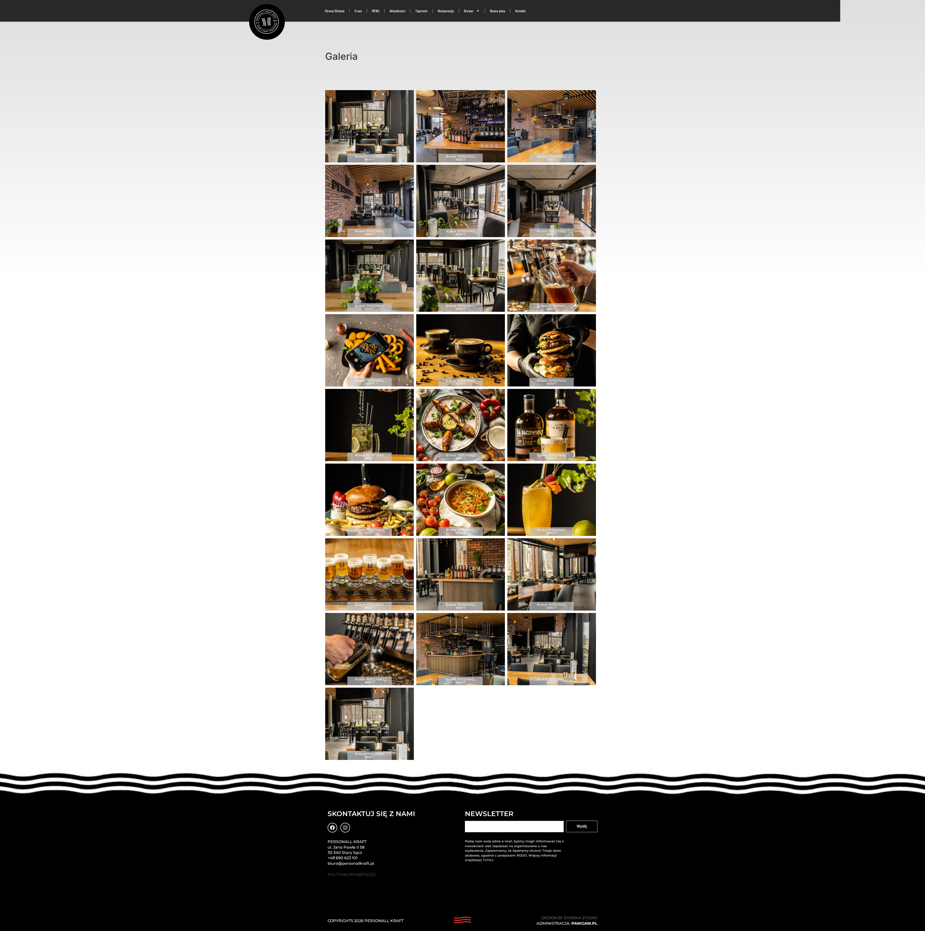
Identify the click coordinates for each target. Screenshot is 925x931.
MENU (375, 10)
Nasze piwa (497, 10)
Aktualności (397, 10)
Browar (469, 10)
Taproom (421, 10)
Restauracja (446, 10)
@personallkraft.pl (356, 863)
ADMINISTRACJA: (566, 923)
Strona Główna (334, 10)
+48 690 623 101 (342, 858)
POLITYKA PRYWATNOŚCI (352, 874)
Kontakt (520, 10)
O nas (358, 10)
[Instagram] (345, 827)
